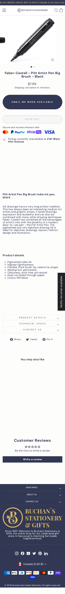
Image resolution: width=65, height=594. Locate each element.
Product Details (32, 317)
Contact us (32, 329)
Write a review (32, 459)
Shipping (19, 87)
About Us (32, 494)
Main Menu (31, 487)
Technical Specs (32, 323)
